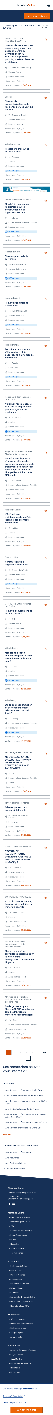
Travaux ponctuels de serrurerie (16, 257)
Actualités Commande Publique (23, 1350)
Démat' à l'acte (16, 1288)
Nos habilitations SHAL (19, 1306)
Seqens (8, 97)
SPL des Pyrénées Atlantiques (18, 752)
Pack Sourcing (16, 1270)
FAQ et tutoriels (16, 1354)
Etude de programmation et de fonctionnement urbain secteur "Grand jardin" (18, 709)
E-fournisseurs (16, 1279)
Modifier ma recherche (37, 16)
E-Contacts (14, 1293)
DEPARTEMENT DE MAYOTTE (18, 846)
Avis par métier (16, 1337)
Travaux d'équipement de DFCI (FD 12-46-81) (18, 612)
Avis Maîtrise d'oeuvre (15, 1168)
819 (44, 1052)
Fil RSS (13, 1239)
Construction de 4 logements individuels (16, 563)
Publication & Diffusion (19, 1284)
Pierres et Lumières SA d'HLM (18, 199)
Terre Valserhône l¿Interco (17, 803)
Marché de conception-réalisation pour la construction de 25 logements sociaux (17, 208)
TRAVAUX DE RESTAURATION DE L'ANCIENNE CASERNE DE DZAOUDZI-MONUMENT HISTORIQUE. (18, 857)
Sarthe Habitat (11, 557)
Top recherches (16, 1253)
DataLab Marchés (17, 1275)
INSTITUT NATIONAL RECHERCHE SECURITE (15, 39)
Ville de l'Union (11, 648)
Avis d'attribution (17, 1248)
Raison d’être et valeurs (20, 1217)
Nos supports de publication (22, 1301)
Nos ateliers (15, 1368)
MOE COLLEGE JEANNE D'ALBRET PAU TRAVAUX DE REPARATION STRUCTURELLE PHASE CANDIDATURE (18, 762)
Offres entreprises (17, 1319)
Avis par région (16, 1332)
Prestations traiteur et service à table (17, 150)
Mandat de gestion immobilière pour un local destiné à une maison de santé (18, 657)
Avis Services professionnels (18, 1152)
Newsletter (14, 1244)
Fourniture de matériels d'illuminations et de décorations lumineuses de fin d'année (19, 353)
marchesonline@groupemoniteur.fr (22, 1193)
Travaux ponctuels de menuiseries (16, 304)
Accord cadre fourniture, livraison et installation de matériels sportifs (19, 904)
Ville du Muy (10, 700)
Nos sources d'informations (21, 1324)
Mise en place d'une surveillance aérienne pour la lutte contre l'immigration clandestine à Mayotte (19, 957)
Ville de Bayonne (12, 144)
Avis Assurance (12, 1157)
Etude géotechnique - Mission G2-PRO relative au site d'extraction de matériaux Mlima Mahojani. (19, 1010)
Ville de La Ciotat (13, 509)
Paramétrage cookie (18, 1235)
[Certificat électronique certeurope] (26, 189)
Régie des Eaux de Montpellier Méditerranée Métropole (19, 452)
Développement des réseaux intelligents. (16, 809)
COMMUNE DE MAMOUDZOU (18, 897)
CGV (12, 1226)
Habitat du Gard (12, 251)
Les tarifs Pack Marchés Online (22, 1297)
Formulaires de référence (20, 1363)
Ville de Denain (12, 345)
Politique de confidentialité (21, 1231)
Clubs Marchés (16, 1359)
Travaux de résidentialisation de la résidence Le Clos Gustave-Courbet (19, 105)
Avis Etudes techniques (15, 1163)
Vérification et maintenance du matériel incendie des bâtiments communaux (18, 518)
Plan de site (15, 1372)
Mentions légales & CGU (20, 1222)
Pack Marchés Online (18, 1266)
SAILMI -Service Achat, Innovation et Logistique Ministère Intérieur (16, 944)
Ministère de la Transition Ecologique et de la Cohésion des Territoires (18, 999)
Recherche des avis (18, 1328)
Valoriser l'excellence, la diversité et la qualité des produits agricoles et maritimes (18, 408)
